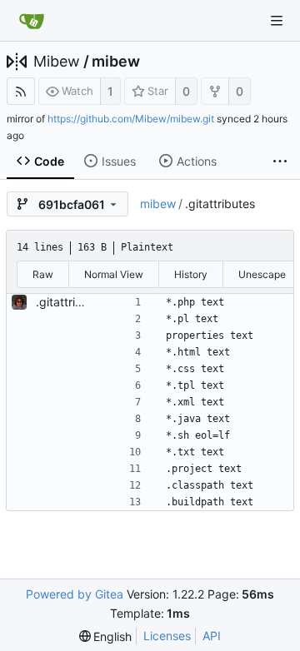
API (211, 636)
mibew (116, 61)
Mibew (56, 61)
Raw (42, 274)
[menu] (105, 636)
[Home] (31, 21)
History (191, 274)
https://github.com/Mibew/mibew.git (131, 118)
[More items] (280, 161)
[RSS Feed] (21, 91)
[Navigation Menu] (277, 21)
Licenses (167, 636)
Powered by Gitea (74, 594)
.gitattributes (71, 302)
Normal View (113, 274)
